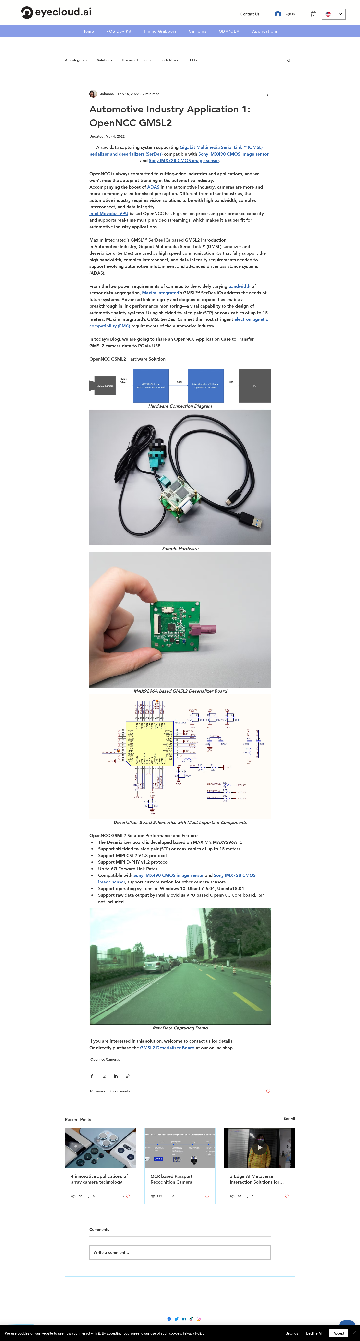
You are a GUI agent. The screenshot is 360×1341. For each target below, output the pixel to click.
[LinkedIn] (183, 1319)
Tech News (169, 60)
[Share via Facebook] (91, 1076)
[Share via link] (127, 1076)
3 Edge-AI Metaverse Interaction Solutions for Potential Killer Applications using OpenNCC (259, 1179)
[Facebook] (169, 1319)
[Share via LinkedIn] (115, 1076)
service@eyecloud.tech (181, 1307)
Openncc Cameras (136, 60)
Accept (339, 1333)
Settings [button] (292, 1333)
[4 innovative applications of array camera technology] (100, 1148)
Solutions (104, 60)
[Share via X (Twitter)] (103, 1076)
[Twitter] (176, 1319)
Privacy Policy (193, 1333)
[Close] (354, 1333)
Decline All (314, 1333)
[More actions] (268, 94)
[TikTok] (191, 1319)
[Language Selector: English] (334, 14)
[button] (313, 14)
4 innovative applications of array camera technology (99, 1179)
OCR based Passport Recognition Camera (171, 1179)
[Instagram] (198, 1319)
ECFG (192, 60)
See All (289, 1118)
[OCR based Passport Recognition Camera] (180, 1148)
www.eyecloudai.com (180, 1296)
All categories (76, 60)
